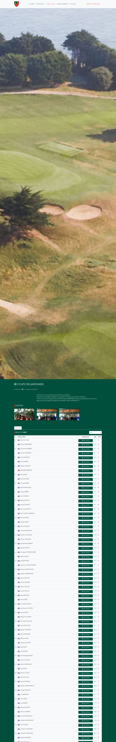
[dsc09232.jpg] (24, 414)
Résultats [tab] (18, 428)
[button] (41, 4)
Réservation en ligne (93, 4)
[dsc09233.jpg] (47, 414)
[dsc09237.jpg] (69, 414)
